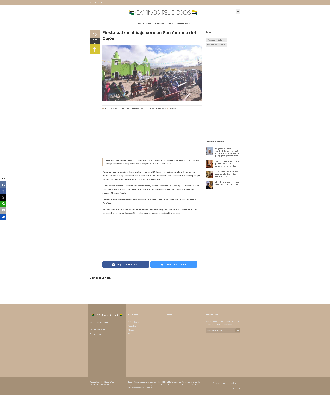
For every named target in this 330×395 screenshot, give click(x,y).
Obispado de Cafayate (216, 40)
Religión (108, 108)
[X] (3, 197)
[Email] (3, 210)
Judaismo (159, 23)
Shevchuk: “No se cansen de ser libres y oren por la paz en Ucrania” (227, 184)
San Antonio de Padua (216, 45)
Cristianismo (183, 23)
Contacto (236, 388)
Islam (170, 23)
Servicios (233, 383)
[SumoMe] (3, 217)
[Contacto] (101, 2)
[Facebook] (91, 2)
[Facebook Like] (3, 184)
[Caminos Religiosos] (165, 12)
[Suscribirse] (237, 330)
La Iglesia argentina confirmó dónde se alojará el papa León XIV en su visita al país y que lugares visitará (227, 152)
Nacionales (119, 108)
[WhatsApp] (3, 204)
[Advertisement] (152, 136)
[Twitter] (97, 2)
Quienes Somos (219, 383)
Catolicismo (144, 23)
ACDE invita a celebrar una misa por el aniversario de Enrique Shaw (226, 174)
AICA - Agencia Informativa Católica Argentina (145, 108)
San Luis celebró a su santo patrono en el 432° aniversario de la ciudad (227, 163)
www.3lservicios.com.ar (99, 385)
